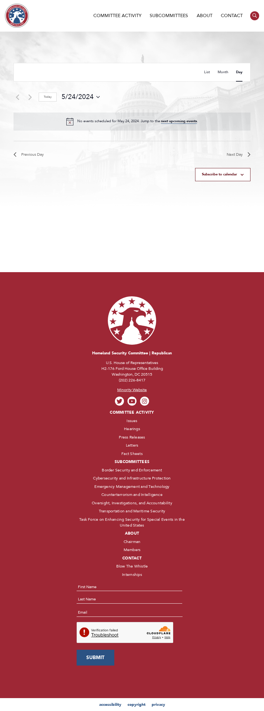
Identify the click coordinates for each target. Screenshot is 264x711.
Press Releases (132, 437)
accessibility (110, 704)
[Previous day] (17, 97)
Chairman (132, 541)
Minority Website (132, 389)
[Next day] (30, 97)
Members (132, 549)
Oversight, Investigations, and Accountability (132, 503)
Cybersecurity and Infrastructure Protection (132, 478)
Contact (232, 16)
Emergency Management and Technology (131, 486)
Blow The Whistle (132, 566)
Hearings (132, 428)
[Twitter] (119, 401)
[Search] (254, 16)
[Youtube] (132, 401)
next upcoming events (179, 121)
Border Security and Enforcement (132, 470)
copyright (136, 704)
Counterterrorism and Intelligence (132, 494)
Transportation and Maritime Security (132, 511)
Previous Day (32, 154)
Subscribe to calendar (219, 174)
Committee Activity (117, 16)
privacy (158, 704)
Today (48, 97)
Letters (132, 445)
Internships (132, 574)
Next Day (235, 154)
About (204, 16)
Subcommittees (169, 16)
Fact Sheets (132, 453)
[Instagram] (144, 401)
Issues (132, 420)
